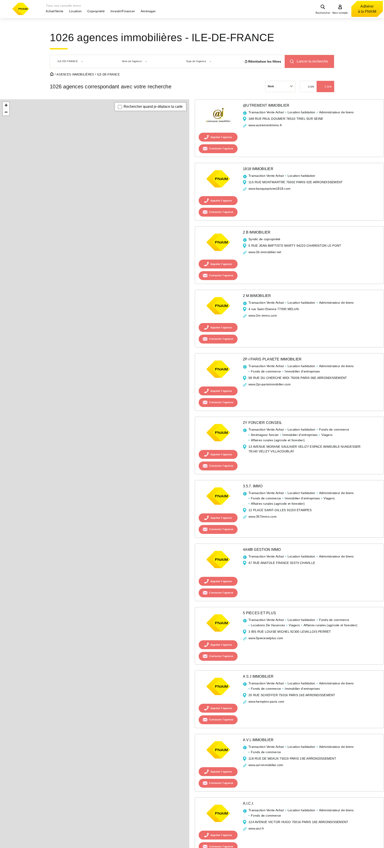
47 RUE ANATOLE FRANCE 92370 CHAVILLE (281, 563)
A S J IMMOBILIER (258, 676)
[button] (54, 11)
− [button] (6, 112)
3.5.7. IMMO (252, 486)
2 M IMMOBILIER (257, 296)
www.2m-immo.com (262, 315)
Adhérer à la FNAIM (367, 8)
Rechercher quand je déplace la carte (153, 106)
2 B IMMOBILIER (257, 232)
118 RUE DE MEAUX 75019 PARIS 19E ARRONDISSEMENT (292, 758)
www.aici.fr (256, 828)
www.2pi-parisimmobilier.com (269, 384)
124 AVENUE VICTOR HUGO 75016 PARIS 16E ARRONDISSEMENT (298, 822)
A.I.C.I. (248, 803)
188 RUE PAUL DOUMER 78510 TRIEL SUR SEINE (285, 118)
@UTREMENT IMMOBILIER (266, 105)
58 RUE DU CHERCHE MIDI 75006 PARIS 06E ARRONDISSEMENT (297, 378)
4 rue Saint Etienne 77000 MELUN (273, 309)
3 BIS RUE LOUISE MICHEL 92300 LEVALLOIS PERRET (289, 631)
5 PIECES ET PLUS (259, 613)
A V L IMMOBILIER (258, 740)
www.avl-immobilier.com (265, 765)
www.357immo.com (262, 516)
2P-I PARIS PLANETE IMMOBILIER (272, 359)
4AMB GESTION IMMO (262, 549)
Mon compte (340, 12)
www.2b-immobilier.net (264, 252)
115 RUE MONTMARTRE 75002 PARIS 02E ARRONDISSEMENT (295, 182)
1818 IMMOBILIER (258, 169)
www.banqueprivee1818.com (269, 188)
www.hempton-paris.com (266, 701)
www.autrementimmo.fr (265, 125)
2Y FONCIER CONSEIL (262, 423)
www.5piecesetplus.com (265, 638)
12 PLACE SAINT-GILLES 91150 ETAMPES (280, 510)
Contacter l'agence (221, 148)
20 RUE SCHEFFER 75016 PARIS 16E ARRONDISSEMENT (291, 695)
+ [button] (6, 105)
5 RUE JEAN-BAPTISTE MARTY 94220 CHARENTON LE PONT (294, 245)
